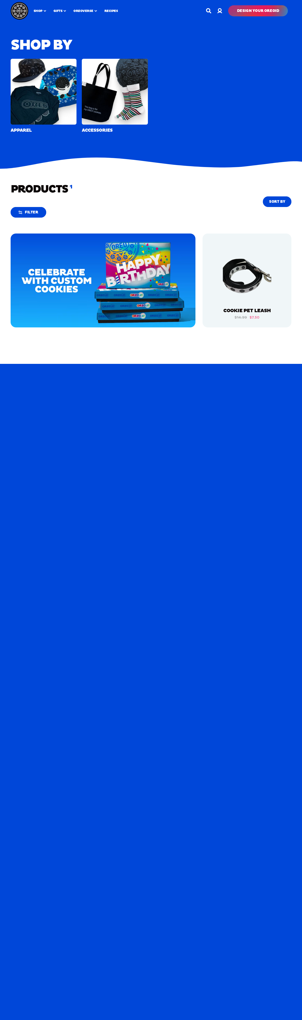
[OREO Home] (19, 11)
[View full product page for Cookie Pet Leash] (247, 277)
